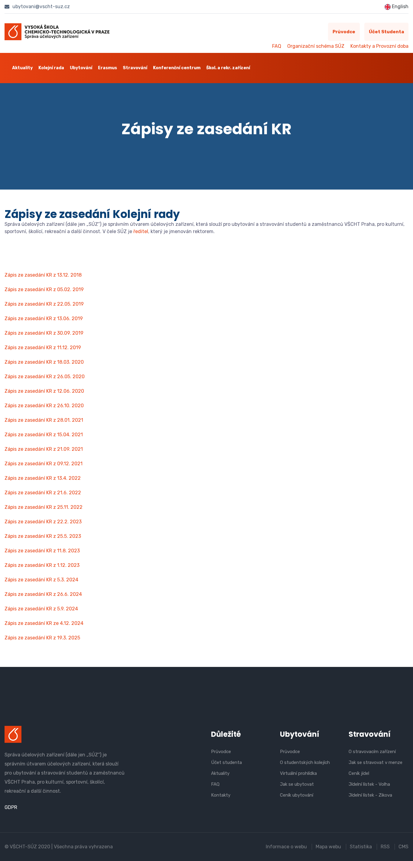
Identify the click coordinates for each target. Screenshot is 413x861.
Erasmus (107, 67)
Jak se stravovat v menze (375, 762)
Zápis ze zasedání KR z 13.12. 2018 (43, 275)
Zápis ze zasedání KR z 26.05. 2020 (45, 376)
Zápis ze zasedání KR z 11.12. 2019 (43, 347)
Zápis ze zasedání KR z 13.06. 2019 (44, 318)
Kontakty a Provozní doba (379, 46)
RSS (385, 847)
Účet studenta (386, 31)
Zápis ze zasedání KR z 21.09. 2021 (44, 449)
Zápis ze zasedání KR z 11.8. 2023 (42, 551)
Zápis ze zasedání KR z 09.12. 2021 (44, 463)
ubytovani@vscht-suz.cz (40, 6)
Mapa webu (328, 847)
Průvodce (344, 31)
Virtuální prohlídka (298, 773)
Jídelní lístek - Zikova (370, 795)
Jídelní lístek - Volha (369, 784)
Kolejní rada (51, 67)
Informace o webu (286, 847)
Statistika (361, 847)
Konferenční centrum (176, 67)
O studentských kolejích (305, 762)
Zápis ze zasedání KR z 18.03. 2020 (44, 362)
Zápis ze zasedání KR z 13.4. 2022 (43, 478)
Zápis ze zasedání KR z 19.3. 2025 (42, 638)
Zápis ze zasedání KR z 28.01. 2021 (44, 420)
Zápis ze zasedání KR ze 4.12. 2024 (44, 623)
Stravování (135, 67)
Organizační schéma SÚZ (315, 46)
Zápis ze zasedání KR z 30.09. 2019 (44, 333)
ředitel (140, 231)
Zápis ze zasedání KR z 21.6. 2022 (43, 492)
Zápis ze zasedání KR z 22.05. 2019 (44, 304)
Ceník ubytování (296, 795)
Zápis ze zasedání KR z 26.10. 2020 (44, 405)
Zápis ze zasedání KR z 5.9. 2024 (41, 609)
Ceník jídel (359, 773)
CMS (403, 847)
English (399, 6)
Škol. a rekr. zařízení (228, 67)
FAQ (276, 46)
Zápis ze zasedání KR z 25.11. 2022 (44, 507)
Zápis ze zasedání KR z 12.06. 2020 (44, 391)
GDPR (11, 807)
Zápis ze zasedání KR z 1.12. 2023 (42, 565)
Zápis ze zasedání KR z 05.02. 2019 (44, 289)
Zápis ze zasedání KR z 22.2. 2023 (43, 522)
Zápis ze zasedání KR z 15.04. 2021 (44, 434)
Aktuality (22, 67)
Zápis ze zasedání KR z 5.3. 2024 (41, 580)
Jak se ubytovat (297, 784)
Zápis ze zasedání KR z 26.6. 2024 (43, 594)
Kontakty (220, 795)
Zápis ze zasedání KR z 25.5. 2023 (43, 536)
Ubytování (81, 67)
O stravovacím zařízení (372, 751)
